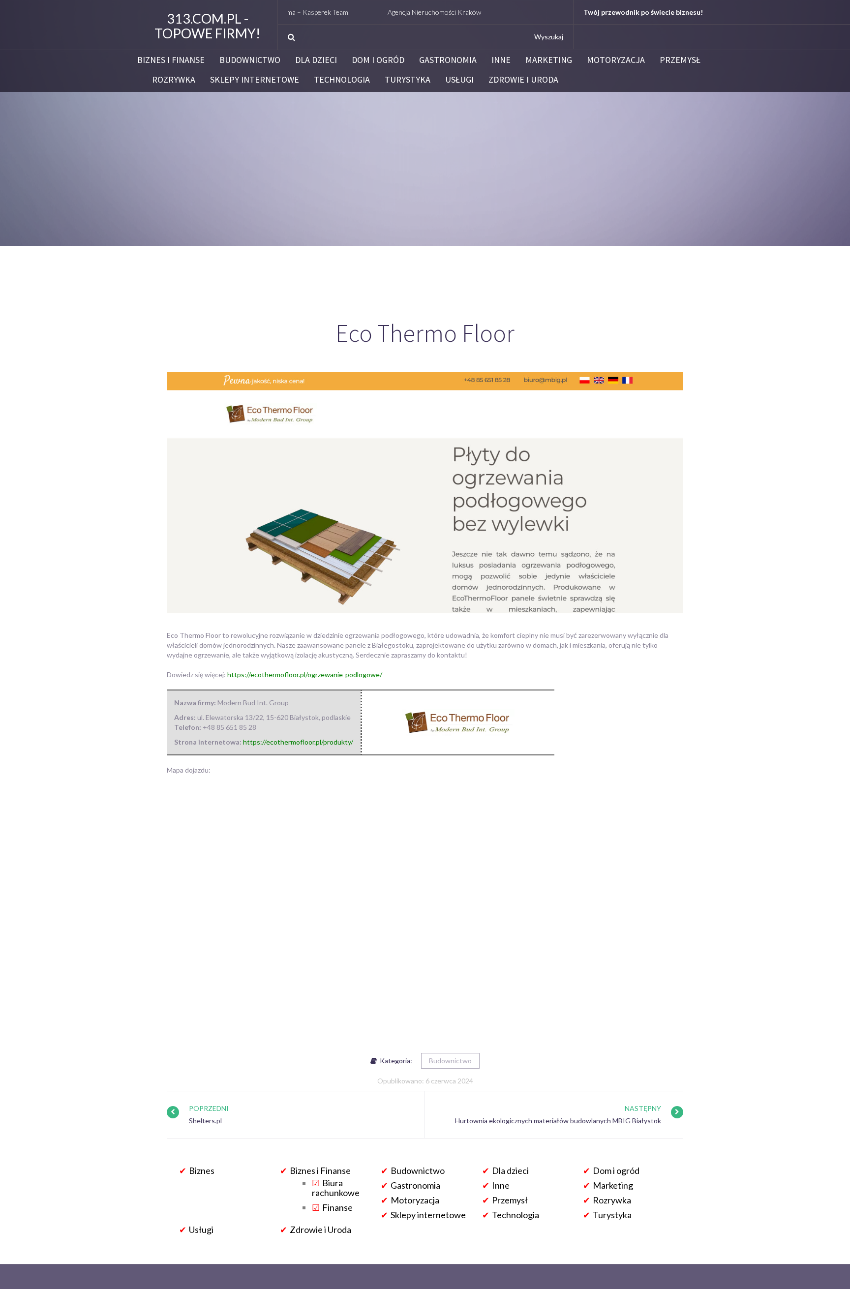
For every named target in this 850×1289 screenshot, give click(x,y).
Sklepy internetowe (254, 80)
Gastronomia (448, 60)
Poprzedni (209, 1108)
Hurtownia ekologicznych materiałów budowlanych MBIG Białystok (558, 1120)
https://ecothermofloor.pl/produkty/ (298, 742)
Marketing (548, 60)
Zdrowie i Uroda (523, 80)
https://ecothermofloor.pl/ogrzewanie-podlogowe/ (304, 674)
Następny (643, 1108)
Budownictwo (249, 60)
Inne (501, 60)
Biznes (201, 1170)
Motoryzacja (616, 60)
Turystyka (407, 80)
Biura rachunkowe (336, 1187)
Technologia (342, 80)
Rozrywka (173, 80)
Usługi (459, 80)
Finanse (337, 1207)
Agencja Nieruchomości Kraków (402, 12)
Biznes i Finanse (171, 60)
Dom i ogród (378, 60)
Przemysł (680, 60)
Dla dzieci (316, 60)
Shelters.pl (205, 1120)
